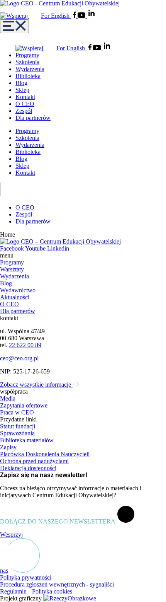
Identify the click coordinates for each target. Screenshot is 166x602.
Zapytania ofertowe (23, 405)
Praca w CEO (17, 412)
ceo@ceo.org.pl (19, 358)
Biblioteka (28, 76)
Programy (27, 55)
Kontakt (25, 97)
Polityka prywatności (25, 577)
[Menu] (14, 26)
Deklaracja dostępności (28, 468)
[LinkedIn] (91, 15)
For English (56, 15)
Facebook (12, 248)
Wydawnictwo (18, 290)
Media (7, 398)
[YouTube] (82, 15)
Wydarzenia (29, 69)
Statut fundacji (17, 426)
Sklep (22, 90)
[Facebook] (75, 15)
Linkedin (58, 248)
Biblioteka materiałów (27, 440)
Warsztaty (12, 269)
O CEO (24, 104)
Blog (21, 83)
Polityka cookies (52, 591)
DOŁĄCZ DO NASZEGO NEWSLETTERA (58, 521)
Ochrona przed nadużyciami (34, 461)
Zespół (23, 110)
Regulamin (13, 591)
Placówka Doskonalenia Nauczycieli (45, 454)
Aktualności (14, 297)
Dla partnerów (33, 117)
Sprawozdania (17, 433)
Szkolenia (27, 62)
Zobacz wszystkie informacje (36, 384)
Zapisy (8, 447)
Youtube (35, 248)
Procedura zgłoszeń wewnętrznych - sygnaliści (57, 584)
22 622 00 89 (25, 345)
